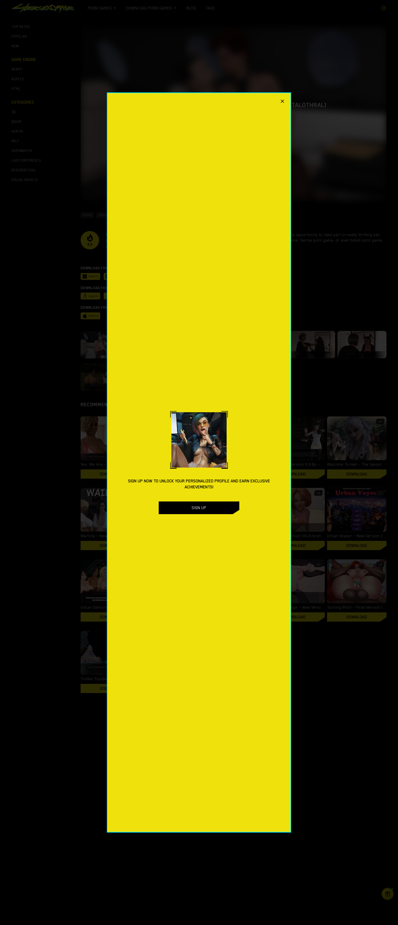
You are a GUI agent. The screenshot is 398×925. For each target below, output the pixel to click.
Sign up (199, 507)
